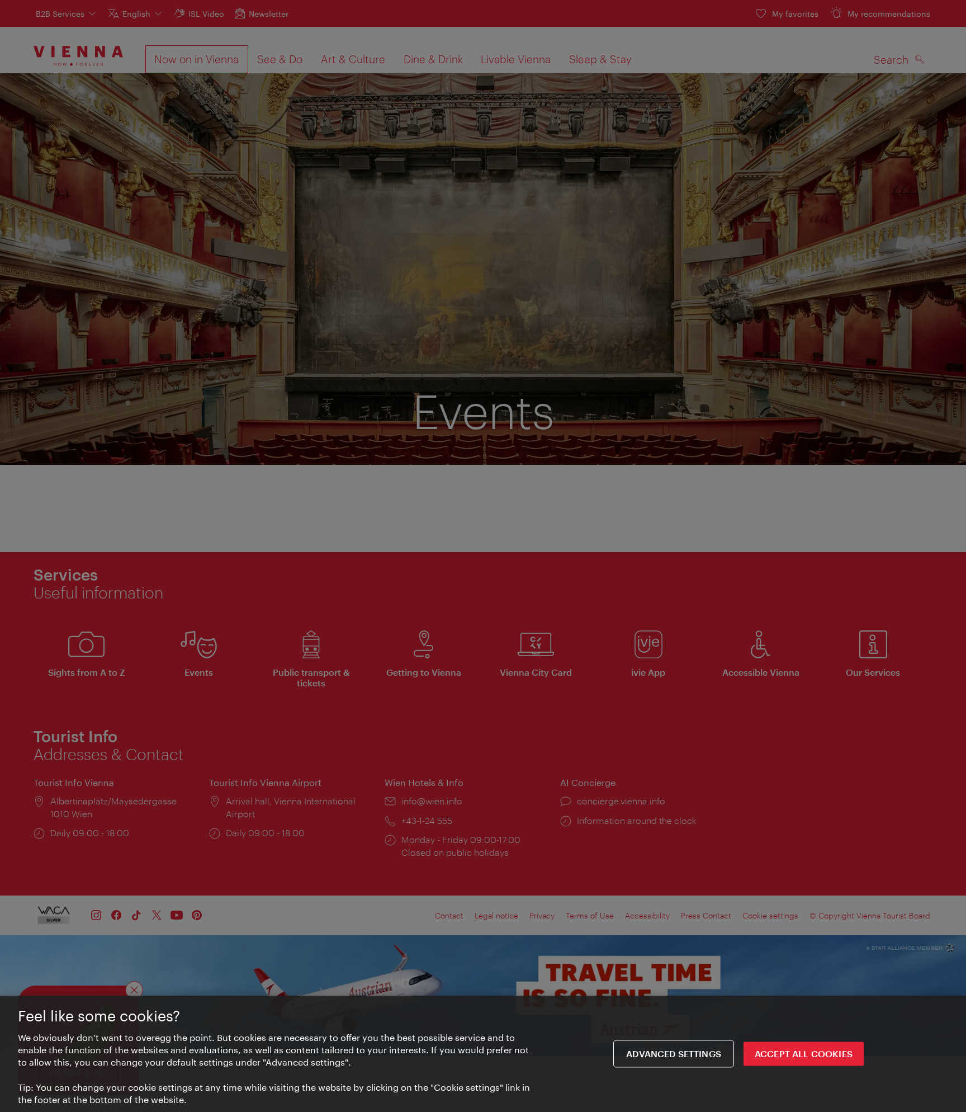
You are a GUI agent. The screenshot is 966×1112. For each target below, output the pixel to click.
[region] (483, 1054)
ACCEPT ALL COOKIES (804, 1054)
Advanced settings (673, 1054)
